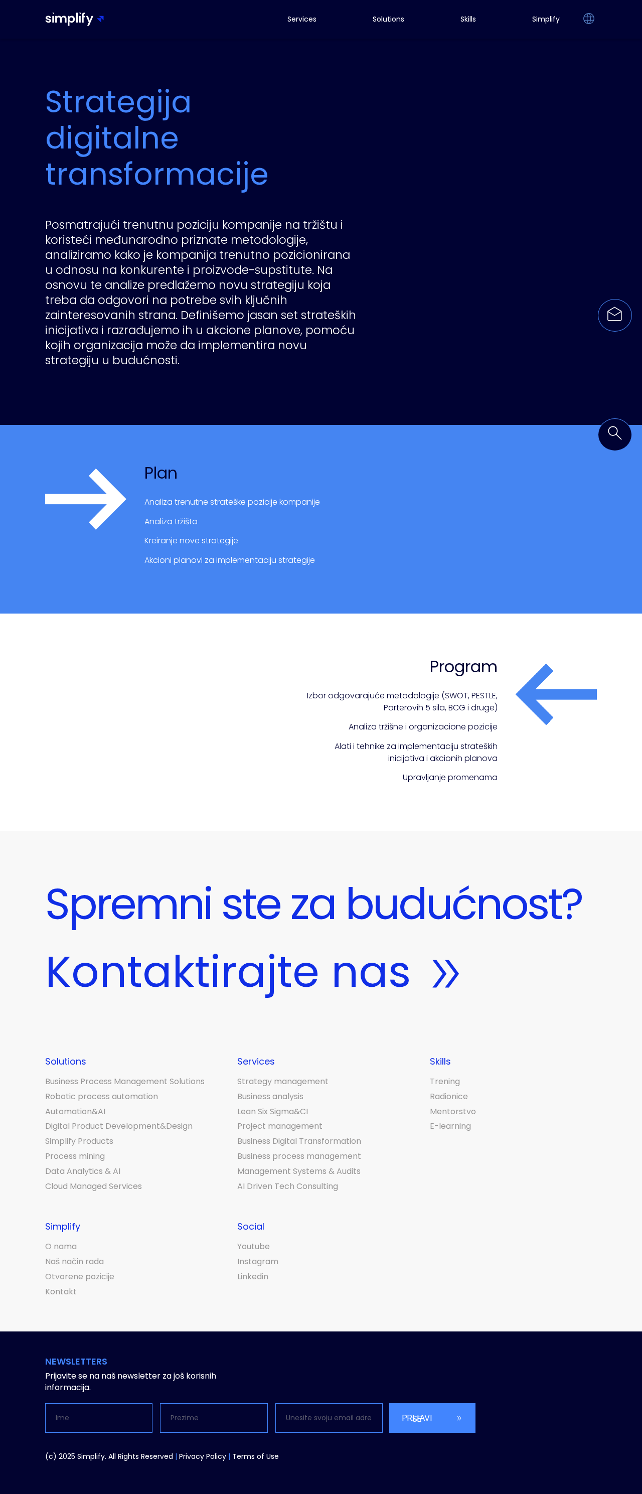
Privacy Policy (202, 1456)
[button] (588, 20)
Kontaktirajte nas (228, 972)
